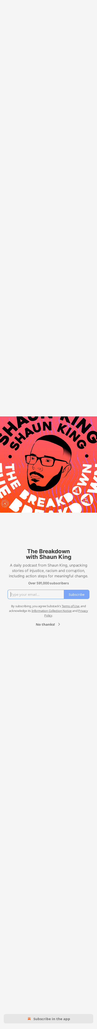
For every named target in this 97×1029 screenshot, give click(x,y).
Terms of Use (70, 606)
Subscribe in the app (51, 1018)
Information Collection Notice (52, 611)
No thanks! (45, 624)
